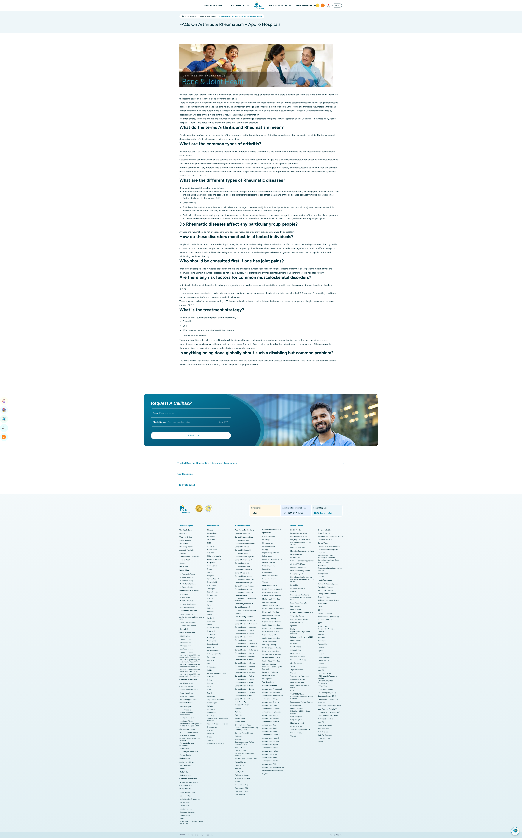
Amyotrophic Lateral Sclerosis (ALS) (301, 599)
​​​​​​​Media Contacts (185, 775)
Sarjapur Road (212, 595)
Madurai (210, 602)
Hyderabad (211, 621)
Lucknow (210, 677)
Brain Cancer (295, 606)
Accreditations (184, 802)
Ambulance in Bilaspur (270, 699)
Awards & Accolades (186, 550)
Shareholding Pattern (187, 729)
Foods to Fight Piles (297, 574)
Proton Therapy (296, 733)
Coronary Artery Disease (244, 733)
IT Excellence (184, 806)
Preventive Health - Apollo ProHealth (272, 668)
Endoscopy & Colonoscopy (328, 699)
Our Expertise (267, 679)
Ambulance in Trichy (269, 764)
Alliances (182, 553)
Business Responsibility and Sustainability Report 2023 (189, 661)
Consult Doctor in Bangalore (245, 627)
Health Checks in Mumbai (271, 648)
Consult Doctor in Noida (244, 686)
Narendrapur (211, 713)
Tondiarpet (211, 546)
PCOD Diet (294, 585)
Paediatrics (266, 569)
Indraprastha (211, 667)
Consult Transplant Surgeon (245, 610)
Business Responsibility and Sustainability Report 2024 (189, 666)
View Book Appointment (4, 401)
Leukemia (293, 644)
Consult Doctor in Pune (243, 640)
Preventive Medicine (270, 576)
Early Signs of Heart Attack (300, 540)
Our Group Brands (186, 547)
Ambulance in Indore (270, 715)
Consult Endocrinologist (244, 592)
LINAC (320, 607)
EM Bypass (211, 709)
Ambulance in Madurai (270, 738)
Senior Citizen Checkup (271, 605)
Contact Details (185, 755)
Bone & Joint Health (208, 16)
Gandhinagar (212, 703)
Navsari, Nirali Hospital (215, 743)
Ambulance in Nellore (270, 751)
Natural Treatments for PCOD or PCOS (302, 581)
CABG (292, 691)
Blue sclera (322, 566)
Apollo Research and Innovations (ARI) (191, 618)
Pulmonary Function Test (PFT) (329, 706)
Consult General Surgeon (244, 586)
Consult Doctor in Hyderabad (246, 624)
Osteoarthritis (295, 650)
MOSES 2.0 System (325, 613)
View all (293, 592)
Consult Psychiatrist (242, 607)
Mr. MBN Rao (184, 594)
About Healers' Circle (187, 793)
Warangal (210, 647)
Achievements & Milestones (189, 557)
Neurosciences (268, 543)
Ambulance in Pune (269, 758)
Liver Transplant (296, 716)
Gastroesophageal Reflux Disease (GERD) (244, 743)
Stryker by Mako (324, 597)
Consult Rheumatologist (244, 583)
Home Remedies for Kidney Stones (300, 543)
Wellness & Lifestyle (325, 719)
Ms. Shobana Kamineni (187, 584)
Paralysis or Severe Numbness (329, 546)
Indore (209, 680)
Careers (182, 563)
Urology (265, 549)
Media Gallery (184, 772)
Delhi (209, 664)
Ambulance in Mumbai (270, 741)
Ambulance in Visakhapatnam (273, 767)
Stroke (237, 782)
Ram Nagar (211, 657)
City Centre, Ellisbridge (216, 699)
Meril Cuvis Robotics (325, 590)
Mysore (210, 598)
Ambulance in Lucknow (270, 735)
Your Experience (268, 682)
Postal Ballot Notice (186, 696)
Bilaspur (210, 730)
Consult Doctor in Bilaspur (244, 653)
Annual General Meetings (188, 690)
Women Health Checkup (271, 596)
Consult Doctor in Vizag (244, 699)
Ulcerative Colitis (241, 791)
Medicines (321, 638)
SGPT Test (322, 702)
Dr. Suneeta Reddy (186, 581)
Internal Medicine (268, 563)
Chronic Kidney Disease (243, 725)
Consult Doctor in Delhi (243, 637)
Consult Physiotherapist (244, 604)
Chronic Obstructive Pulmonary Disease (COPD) (246, 729)
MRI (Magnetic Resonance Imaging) (327, 677)
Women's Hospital (214, 559)
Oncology (265, 540)
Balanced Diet (295, 557)
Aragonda (210, 611)
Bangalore (211, 576)
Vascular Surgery (268, 566)
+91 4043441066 (292, 512)
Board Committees (186, 683)
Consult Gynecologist (243, 566)
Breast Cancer (240, 722)
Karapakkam (211, 563)
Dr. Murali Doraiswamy (187, 604)
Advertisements (185, 748)
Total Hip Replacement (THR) (301, 730)
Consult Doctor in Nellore (244, 689)
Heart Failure (240, 747)
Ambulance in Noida (269, 754)
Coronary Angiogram (325, 689)
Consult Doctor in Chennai (245, 621)
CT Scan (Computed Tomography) (325, 682)
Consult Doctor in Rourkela (245, 692)
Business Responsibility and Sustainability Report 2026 (189, 675)
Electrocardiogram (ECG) (327, 696)
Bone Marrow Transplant (299, 603)
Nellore (210, 608)
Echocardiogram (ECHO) (327, 693)
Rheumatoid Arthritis (243, 778)
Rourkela (210, 734)
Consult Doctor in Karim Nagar (246, 643)
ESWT (320, 623)
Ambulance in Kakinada (270, 718)
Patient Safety (184, 815)
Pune (209, 690)
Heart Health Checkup (270, 592)
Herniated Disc (240, 751)
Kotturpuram (212, 549)
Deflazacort (322, 647)
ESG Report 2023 (185, 643)
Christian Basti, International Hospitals (217, 719)
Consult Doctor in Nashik (244, 682)
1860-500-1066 (322, 512)
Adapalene (322, 641)
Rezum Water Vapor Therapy (328, 616)
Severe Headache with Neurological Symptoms (326, 556)
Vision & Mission (185, 537)
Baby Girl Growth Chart (298, 533)
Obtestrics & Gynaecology (272, 559)
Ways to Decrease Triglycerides (302, 561)
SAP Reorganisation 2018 (188, 752)
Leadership (183, 543)
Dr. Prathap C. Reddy (187, 574)
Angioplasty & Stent (297, 679)
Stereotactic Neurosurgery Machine (328, 630)
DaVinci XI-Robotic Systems (328, 584)
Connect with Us (185, 785)
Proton (209, 569)
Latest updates (185, 796)
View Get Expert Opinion (4, 428)
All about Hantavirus (297, 588)
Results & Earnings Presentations (186, 713)
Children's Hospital (214, 556)
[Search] (323, 5)
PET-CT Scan (322, 686)
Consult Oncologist (242, 547)
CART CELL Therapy (297, 694)
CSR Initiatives (184, 636)
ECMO (320, 610)
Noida (209, 670)
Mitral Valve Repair (297, 723)
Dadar (209, 686)
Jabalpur (210, 740)
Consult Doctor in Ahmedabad (246, 647)
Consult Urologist (241, 553)
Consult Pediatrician (242, 563)
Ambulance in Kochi (269, 728)
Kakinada (210, 660)
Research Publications (187, 626)
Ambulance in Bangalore (271, 692)
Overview (182, 534)
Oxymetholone (323, 660)
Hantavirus (294, 629)
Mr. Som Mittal (184, 598)
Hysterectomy (295, 705)
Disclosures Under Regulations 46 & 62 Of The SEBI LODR (190, 725)
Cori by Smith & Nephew (327, 594)
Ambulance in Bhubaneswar (272, 696)
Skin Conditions (296, 663)
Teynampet (211, 540)
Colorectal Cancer (297, 616)
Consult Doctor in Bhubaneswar (246, 650)
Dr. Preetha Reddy (186, 577)
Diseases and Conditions (299, 595)
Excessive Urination (325, 540)
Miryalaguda (211, 641)
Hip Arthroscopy (296, 726)
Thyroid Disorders (241, 785)
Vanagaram (211, 536)
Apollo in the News (186, 762)
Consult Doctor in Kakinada (245, 663)
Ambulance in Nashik (270, 748)
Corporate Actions (186, 693)
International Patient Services (273, 771)
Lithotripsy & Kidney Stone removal (300, 712)
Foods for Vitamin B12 (298, 567)
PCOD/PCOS (239, 772)
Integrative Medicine (270, 579)
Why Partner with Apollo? (188, 782)
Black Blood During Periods (300, 571)
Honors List (183, 629)
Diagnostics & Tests (325, 673)
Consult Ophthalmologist (244, 579)
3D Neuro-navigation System (328, 600)
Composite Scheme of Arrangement (187, 744)
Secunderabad (212, 644)
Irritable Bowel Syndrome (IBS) (246, 759)
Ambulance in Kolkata (270, 731)
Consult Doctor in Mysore (244, 679)
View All (238, 613)
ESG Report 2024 (185, 646)
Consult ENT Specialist (243, 570)
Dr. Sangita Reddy (186, 587)
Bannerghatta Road (214, 579)
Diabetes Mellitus (296, 622)
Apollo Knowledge (186, 614)
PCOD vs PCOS (296, 554)
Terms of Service (336, 835)
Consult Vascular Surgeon (244, 573)
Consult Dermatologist (243, 589)
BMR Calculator (323, 732)
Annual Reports (185, 710)
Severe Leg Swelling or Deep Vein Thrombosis (328, 561)
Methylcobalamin (324, 657)
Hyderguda (211, 631)
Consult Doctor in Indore (244, 660)
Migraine (238, 769)
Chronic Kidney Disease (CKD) (301, 613)
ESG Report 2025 (185, 649)
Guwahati (210, 716)
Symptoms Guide (324, 530)
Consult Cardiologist (242, 534)
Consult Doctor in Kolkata (244, 634)
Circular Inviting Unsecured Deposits (189, 739)
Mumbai (210, 683)
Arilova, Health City (214, 654)
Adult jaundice (323, 574)
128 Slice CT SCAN (325, 620)
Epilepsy (238, 739)
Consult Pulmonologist (243, 560)
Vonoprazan (322, 667)
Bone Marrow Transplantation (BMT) (301, 686)
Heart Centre (212, 566)
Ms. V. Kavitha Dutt (186, 601)
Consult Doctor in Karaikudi (245, 666)
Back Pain (238, 715)
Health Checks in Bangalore (272, 628)
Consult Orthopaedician (244, 537)
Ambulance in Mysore (270, 744)
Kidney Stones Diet (297, 548)
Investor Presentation (187, 718)
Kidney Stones (240, 762)
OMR (209, 543)
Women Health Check (270, 635)
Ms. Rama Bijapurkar (186, 607)
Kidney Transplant (297, 708)
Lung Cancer (239, 765)
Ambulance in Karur (269, 725)
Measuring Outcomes (187, 812)
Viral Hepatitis (240, 795)
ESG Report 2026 (185, 652)
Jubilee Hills (211, 634)
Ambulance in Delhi (269, 705)
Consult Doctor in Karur (243, 669)
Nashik (209, 693)
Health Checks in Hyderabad (273, 609)
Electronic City (212, 582)
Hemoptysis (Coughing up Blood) (330, 536)
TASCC (182, 819)
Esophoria (321, 553)
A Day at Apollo (185, 560)
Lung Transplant (296, 720)
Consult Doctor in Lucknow (245, 673)
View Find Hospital (4, 410)
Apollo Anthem (185, 540)
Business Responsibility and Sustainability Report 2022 (189, 656)
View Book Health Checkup (4, 419)
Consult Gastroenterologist (245, 543)
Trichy (209, 615)
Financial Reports (185, 707)
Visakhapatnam (212, 651)
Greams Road (212, 533)
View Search (4, 437)
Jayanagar (211, 589)
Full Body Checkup (269, 602)
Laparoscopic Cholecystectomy (302, 702)
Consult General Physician (244, 557)
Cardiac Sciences (268, 536)
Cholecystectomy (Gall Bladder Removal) (301, 698)
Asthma (238, 712)
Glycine (320, 651)
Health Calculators (325, 725)
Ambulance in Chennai (270, 702)
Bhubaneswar (212, 727)
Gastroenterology (269, 546)
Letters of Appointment (188, 699)
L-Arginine (322, 654)
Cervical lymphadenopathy (328, 549)
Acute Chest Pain (324, 533)
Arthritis (238, 709)
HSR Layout (211, 585)
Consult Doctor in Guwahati (245, 656)
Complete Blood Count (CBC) (329, 712)
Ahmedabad (211, 696)
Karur (209, 605)
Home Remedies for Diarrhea (301, 577)
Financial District (213, 628)
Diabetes (238, 736)
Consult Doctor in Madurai (244, 676)
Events (182, 769)
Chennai (210, 530)
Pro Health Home (268, 675)
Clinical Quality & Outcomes (189, 799)
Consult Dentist (241, 596)
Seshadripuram (212, 592)
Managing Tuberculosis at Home (302, 551)
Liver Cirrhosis (295, 647)
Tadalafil (321, 664)
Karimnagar (211, 638)
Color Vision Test (324, 738)
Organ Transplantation (270, 553)
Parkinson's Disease (242, 775)
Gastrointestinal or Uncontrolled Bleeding (330, 569)
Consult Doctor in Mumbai (244, 630)
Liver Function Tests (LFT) (327, 709)
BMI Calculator (323, 729)
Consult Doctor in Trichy (244, 696)
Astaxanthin (322, 644)
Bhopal (209, 737)
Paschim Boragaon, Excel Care (218, 724)
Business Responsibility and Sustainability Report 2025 (189, 670)
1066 (328, 7)
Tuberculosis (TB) (241, 788)
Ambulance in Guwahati (271, 709)
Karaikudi (210, 618)
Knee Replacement (297, 683)
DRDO (209, 624)
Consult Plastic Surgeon (244, 576)
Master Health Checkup (271, 599)
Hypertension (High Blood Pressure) (244, 754)
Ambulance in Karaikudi (270, 722)
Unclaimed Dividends (187, 736)
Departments (192, 16)
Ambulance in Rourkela (270, 761)
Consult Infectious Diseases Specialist (245, 599)
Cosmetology (267, 572)
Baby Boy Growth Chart (299, 536)
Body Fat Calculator (325, 735)
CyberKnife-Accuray (325, 587)
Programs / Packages (270, 672)
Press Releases (185, 765)
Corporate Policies (186, 686)
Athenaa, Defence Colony (216, 673)
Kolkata (210, 706)
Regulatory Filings (186, 721)
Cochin (209, 572)
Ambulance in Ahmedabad (272, 689)
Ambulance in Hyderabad (271, 712)
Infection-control (185, 809)
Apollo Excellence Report (188, 622)
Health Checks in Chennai (272, 589)
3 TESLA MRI (322, 603)
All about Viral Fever (297, 564)
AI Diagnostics (323, 626)
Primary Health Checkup (271, 615)
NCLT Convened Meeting (188, 732)
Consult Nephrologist (243, 550)
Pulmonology (267, 556)
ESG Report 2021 (185, 639)
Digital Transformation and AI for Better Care (191, 822)
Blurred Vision (240, 718)
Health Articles (296, 530)
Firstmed (210, 553)
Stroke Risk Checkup (270, 641)
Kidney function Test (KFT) (328, 716)
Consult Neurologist (242, 540)
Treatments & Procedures (299, 676)
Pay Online (266, 774)
